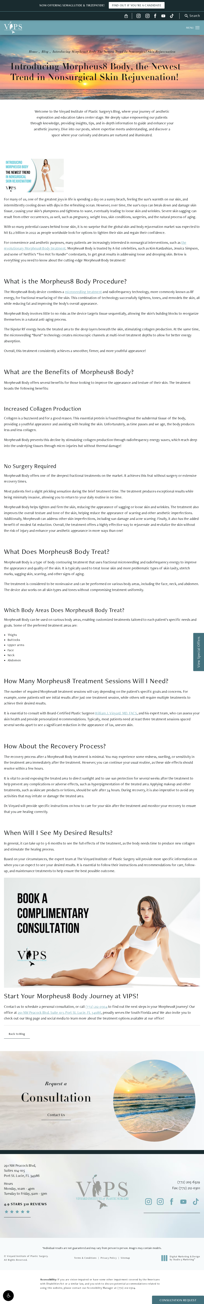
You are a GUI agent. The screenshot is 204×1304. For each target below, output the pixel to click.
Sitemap (125, 1258)
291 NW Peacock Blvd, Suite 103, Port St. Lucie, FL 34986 (59, 1012)
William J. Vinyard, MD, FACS (116, 713)
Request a (56, 1093)
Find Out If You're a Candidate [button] (136, 5)
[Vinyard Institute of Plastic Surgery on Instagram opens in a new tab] (138, 15)
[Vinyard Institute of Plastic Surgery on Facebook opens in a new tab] (155, 15)
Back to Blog (17, 1034)
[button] (8, 1295)
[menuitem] (138, 15)
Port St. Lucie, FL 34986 (22, 1175)
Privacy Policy (109, 1258)
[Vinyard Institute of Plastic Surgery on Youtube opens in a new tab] (163, 15)
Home (33, 51)
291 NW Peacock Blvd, (20, 1165)
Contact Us (56, 1114)
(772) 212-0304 (96, 1006)
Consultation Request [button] (178, 1300)
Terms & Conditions (85, 1258)
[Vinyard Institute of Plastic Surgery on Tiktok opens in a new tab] (171, 15)
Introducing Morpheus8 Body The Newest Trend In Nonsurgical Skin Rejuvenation (113, 51)
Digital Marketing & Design (185, 1258)
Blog (44, 51)
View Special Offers (198, 652)
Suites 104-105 (14, 1170)
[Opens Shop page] (126, 16)
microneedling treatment (83, 291)
